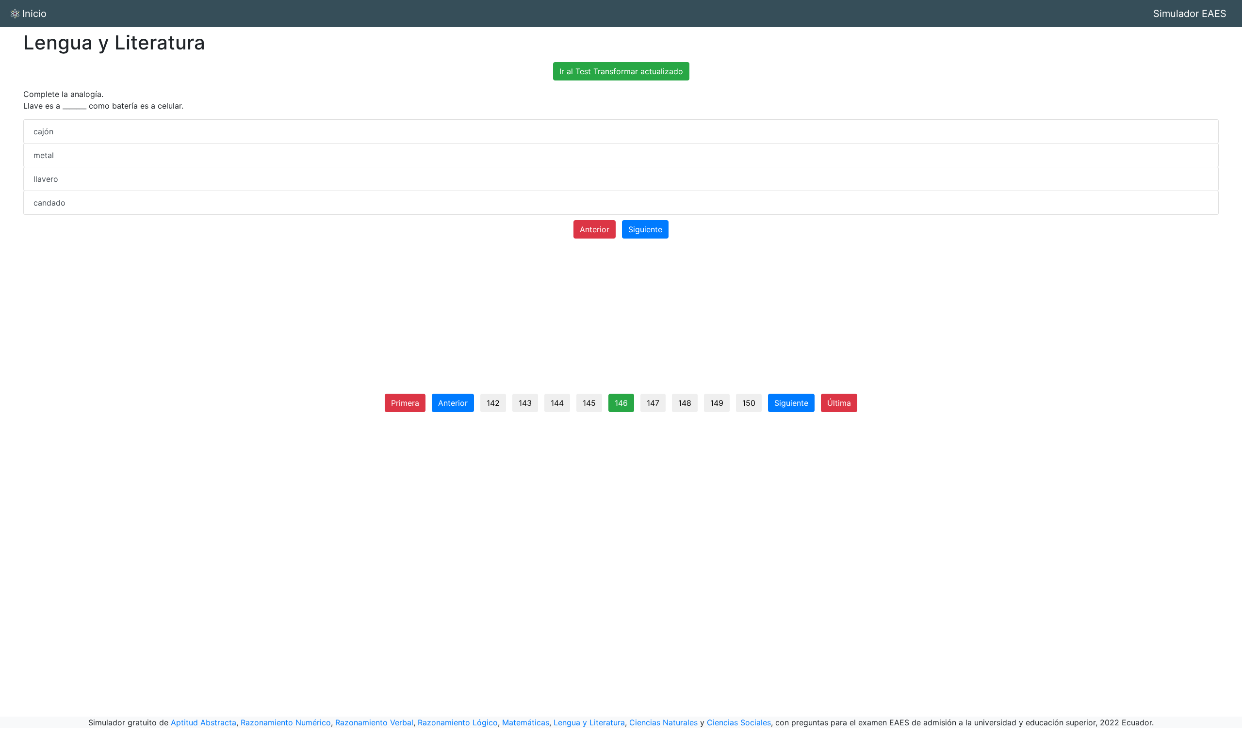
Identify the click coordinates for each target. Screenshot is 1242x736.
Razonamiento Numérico (286, 722)
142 (493, 403)
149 (716, 403)
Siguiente (645, 229)
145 (589, 403)
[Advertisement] (621, 320)
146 (621, 403)
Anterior (594, 229)
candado (49, 203)
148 (684, 403)
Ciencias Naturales (663, 722)
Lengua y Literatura (589, 722)
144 (557, 403)
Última (839, 403)
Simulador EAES (1189, 13)
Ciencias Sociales (739, 722)
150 (748, 403)
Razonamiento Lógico (458, 722)
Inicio (34, 13)
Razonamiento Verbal (374, 722)
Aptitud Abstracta (203, 722)
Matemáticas (525, 722)
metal (43, 155)
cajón (43, 131)
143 (525, 403)
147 (653, 403)
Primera (405, 403)
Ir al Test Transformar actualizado (621, 71)
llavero (45, 179)
